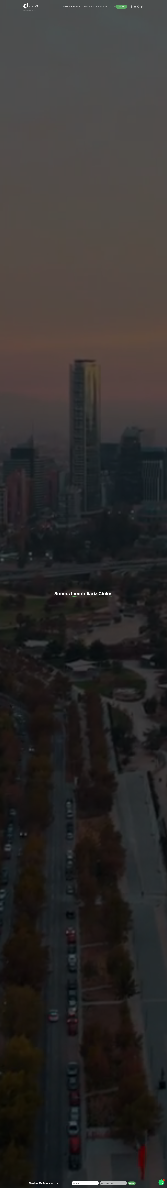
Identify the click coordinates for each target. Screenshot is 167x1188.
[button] (161, 1182)
